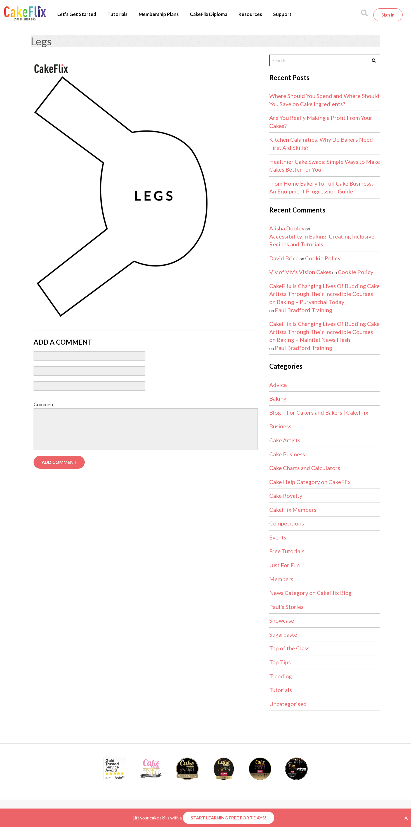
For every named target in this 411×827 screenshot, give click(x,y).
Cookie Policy (323, 258)
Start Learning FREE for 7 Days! (228, 817)
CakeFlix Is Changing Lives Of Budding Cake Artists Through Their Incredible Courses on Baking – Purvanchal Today (324, 293)
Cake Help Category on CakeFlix (310, 481)
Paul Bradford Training (303, 310)
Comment (44, 404)
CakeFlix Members (292, 509)
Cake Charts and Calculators (304, 467)
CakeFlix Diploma (208, 14)
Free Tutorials (286, 551)
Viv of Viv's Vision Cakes (300, 271)
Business (280, 426)
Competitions (286, 523)
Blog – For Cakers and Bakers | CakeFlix (318, 412)
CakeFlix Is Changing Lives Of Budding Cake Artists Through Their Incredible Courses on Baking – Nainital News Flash (324, 331)
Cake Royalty (285, 495)
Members (281, 579)
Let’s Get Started (76, 14)
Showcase (281, 620)
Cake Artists (284, 440)
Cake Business (287, 454)
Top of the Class (289, 648)
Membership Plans (159, 14)
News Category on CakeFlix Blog (310, 592)
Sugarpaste (283, 634)
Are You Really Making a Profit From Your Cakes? (320, 121)
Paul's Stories (286, 606)
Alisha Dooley (286, 228)
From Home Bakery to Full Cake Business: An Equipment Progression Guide (321, 187)
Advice (278, 384)
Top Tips (280, 662)
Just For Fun (284, 565)
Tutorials (117, 14)
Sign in (388, 14)
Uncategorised (288, 703)
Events (277, 537)
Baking (278, 398)
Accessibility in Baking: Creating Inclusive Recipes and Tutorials (321, 240)
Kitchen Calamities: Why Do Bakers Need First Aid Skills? (321, 143)
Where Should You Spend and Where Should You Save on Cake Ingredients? (324, 99)
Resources (250, 14)
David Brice (284, 258)
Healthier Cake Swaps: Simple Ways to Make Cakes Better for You (324, 165)
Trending (280, 676)
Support (282, 14)
